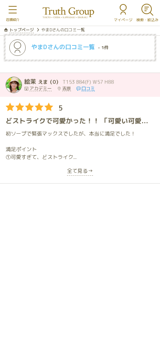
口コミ (88, 88)
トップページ (21, 30)
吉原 (66, 88)
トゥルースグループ (68, 13)
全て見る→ (80, 171)
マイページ (123, 19)
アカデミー (40, 88)
